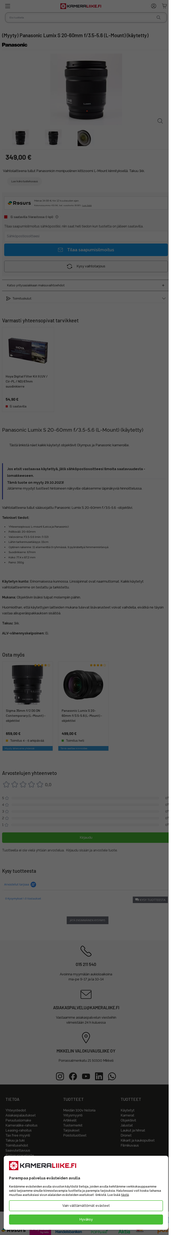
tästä (125, 1195)
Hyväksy (86, 1219)
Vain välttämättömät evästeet (86, 1206)
